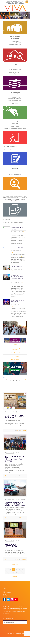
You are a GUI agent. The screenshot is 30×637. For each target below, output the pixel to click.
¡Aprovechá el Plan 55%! (17, 247)
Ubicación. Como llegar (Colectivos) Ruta (15, 348)
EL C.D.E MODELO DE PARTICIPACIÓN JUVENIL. (14, 459)
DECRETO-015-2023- (16, 266)
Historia (15, 344)
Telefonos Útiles (15, 356)
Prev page (15, 564)
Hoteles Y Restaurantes (15, 353)
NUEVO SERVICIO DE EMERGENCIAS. (15, 504)
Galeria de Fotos (15, 359)
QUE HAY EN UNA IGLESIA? (14, 417)
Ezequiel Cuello (10, 412)
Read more (23, 430)
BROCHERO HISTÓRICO (11, 545)
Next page (14, 576)
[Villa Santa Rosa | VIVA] (15, 6)
